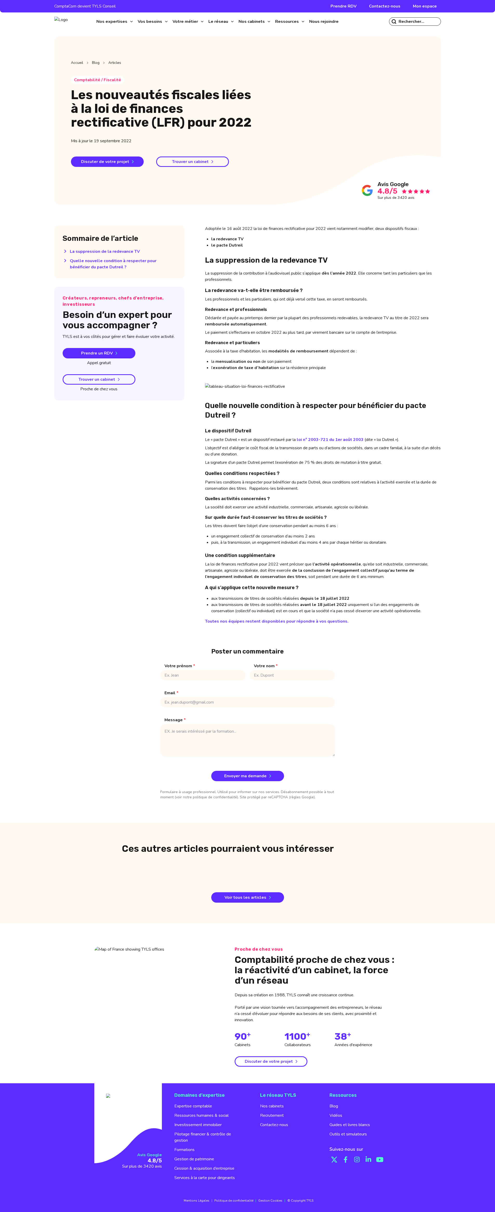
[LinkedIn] (368, 1159)
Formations (184, 1150)
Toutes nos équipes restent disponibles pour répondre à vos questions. (276, 621)
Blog (96, 62)
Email (171, 693)
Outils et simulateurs (348, 1134)
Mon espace (425, 6)
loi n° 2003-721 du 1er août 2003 (330, 439)
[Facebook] (345, 1159)
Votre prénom (179, 666)
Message (175, 720)
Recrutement (272, 1115)
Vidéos (335, 1115)
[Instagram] (357, 1159)
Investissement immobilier (198, 1125)
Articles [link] (114, 62)
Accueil (77, 62)
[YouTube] (380, 1159)
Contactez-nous (384, 6)
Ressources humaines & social (201, 1115)
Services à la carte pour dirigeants (204, 1178)
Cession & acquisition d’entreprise (204, 1168)
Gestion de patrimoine (194, 1159)
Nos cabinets (272, 1106)
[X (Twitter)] (334, 1159)
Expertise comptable (193, 1106)
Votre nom (266, 666)
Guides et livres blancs (349, 1125)
